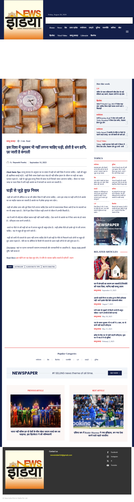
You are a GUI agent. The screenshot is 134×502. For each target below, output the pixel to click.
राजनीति (113, 161)
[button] (110, 20)
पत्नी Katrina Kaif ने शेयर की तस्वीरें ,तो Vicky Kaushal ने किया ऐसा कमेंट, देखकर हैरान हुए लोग (111, 120)
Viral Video (101, 141)
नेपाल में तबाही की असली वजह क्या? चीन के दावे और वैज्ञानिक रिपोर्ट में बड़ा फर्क (119, 182)
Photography (113, 152)
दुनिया (112, 159)
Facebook (114, 452)
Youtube (114, 465)
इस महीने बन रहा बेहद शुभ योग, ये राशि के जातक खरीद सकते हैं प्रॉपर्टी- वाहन (44, 258)
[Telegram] (84, 162)
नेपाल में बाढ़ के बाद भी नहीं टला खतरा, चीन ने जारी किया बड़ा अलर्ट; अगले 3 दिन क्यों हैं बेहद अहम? (119, 170)
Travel (109, 154)
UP (98, 89)
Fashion (106, 150)
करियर (110, 157)
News (103, 152)
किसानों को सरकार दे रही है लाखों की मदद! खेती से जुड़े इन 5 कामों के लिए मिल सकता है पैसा (119, 209)
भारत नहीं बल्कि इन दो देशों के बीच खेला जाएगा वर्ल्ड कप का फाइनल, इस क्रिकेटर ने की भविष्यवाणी (35, 433)
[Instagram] (122, 20)
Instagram (114, 456)
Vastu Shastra (49, 267)
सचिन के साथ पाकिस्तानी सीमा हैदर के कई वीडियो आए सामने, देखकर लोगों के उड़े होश (110, 93)
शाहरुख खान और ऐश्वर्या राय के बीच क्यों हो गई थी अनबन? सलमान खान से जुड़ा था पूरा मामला (101, 170)
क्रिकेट (99, 101)
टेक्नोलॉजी (102, 159)
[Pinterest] (72, 162)
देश (118, 159)
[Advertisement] (67, 59)
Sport (101, 154)
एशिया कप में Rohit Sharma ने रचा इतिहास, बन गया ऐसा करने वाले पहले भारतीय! (98, 434)
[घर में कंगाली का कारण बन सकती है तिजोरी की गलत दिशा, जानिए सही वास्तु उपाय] (110, 268)
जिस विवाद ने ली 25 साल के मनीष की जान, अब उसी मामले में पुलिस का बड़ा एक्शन (101, 209)
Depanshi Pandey (20, 162)
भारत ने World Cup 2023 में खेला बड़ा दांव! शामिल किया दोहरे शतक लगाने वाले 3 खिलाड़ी (110, 106)
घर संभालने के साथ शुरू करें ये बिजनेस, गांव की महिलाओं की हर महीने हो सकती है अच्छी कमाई (118, 194)
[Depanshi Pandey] (8, 162)
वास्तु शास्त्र (11, 141)
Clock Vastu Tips (33, 267)
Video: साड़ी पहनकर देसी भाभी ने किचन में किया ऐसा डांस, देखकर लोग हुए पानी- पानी (111, 145)
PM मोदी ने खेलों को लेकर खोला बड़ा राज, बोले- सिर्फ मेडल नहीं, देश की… (101, 182)
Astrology (19, 267)
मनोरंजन (100, 115)
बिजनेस (114, 203)
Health (115, 150)
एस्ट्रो (103, 157)
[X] (125, 20)
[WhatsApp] (78, 162)
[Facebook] (119, 20)
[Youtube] (128, 20)
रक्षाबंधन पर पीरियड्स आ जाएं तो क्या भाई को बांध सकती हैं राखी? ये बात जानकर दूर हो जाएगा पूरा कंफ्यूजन (101, 195)
